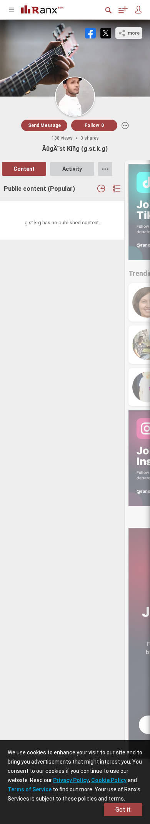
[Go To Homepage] (48, 8)
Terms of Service (30, 789)
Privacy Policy (71, 780)
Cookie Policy (109, 780)
